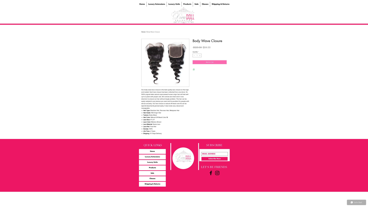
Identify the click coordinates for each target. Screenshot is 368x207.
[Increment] (200, 55)
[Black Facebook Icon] (211, 173)
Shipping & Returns (152, 184)
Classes (152, 178)
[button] (157, 4)
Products (152, 168)
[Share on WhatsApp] (194, 69)
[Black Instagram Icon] (217, 173)
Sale (152, 173)
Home (143, 32)
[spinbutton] (197, 55)
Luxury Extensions (152, 157)
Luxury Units (152, 162)
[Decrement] (194, 55)
